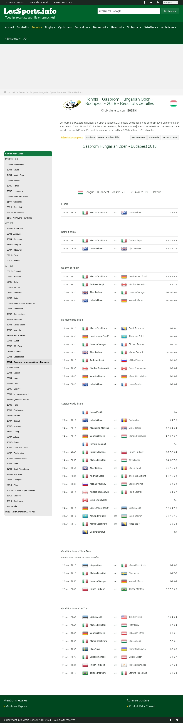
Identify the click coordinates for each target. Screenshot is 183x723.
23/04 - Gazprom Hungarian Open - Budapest (28, 362)
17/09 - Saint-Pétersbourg (18, 469)
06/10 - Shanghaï (14, 207)
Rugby (49, 27)
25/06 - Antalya (13, 415)
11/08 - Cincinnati (14, 202)
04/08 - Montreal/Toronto (17, 196)
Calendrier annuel (38, 2)
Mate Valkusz (135, 640)
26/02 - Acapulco (14, 234)
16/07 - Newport (14, 426)
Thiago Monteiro (137, 588)
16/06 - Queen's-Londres (18, 399)
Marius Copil (135, 468)
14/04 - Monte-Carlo (15, 175)
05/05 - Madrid (13, 180)
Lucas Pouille (135, 384)
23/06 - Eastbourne (15, 410)
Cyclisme (64, 27)
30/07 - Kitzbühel (14, 250)
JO (24, 38)
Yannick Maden (136, 300)
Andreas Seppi (135, 240)
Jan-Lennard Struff (138, 276)
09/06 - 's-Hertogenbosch (18, 394)
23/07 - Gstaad (13, 442)
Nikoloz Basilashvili (138, 284)
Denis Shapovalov (137, 368)
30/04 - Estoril (13, 367)
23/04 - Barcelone (14, 239)
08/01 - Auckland (14, 293)
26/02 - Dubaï (13, 341)
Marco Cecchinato (137, 565)
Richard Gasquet (137, 344)
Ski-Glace (150, 27)
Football (22, 27)
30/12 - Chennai (14, 271)
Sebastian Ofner (136, 632)
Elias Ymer (134, 573)
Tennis (36, 27)
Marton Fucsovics (137, 435)
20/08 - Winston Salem (16, 458)
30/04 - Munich (13, 373)
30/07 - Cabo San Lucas (17, 448)
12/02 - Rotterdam (15, 228)
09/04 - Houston (14, 351)
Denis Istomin (135, 515)
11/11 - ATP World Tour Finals (19, 218)
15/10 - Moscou (14, 496)
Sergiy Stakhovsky (137, 648)
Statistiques (138, 137)
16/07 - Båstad (13, 421)
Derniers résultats (62, 2)
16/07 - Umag (13, 432)
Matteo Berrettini (137, 352)
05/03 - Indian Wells (15, 164)
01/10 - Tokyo (13, 255)
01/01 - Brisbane (14, 277)
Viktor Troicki (135, 427)
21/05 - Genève (14, 389)
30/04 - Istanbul (13, 378)
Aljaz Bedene (135, 248)
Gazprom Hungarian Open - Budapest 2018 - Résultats (56, 92)
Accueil (9, 27)
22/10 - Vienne (13, 261)
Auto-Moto (81, 27)
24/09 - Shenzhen (14, 474)
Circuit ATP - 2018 (14, 153)
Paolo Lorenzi (135, 491)
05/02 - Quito (12, 298)
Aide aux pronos (15, 2)
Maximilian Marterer (138, 376)
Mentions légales (16, 706)
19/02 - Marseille (14, 330)
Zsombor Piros (136, 483)
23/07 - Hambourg (15, 191)
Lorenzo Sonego (137, 292)
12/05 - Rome (13, 186)
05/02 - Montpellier (15, 309)
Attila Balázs (134, 459)
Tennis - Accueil (13, 146)
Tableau (90, 137)
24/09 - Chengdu (14, 480)
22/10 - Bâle (12, 506)
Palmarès (154, 137)
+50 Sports (11, 38)
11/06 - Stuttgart (14, 244)
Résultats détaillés (108, 137)
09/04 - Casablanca (15, 357)
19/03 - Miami (13, 170)
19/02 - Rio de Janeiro (16, 335)
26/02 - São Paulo (14, 346)
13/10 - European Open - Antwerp (21, 490)
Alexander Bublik (137, 336)
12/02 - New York (14, 319)
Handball (116, 27)
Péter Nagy (134, 624)
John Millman (135, 212)
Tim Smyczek (135, 616)
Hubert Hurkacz (136, 451)
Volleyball (133, 27)
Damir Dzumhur (136, 328)
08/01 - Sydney (13, 287)
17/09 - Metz (12, 464)
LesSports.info (17, 11)
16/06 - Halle (12, 405)
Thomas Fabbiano (137, 475)
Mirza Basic (134, 523)
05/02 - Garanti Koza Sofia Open (21, 303)
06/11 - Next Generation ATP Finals (20, 512)
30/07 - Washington (15, 453)
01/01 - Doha (12, 282)
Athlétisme (167, 27)
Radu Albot (134, 420)
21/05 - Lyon (12, 383)
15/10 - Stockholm (15, 501)
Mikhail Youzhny (137, 360)
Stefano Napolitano (138, 672)
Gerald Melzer (135, 656)
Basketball (99, 27)
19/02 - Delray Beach (16, 325)
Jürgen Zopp (135, 507)
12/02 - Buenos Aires (16, 314)
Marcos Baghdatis (137, 664)
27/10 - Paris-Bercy (15, 212)
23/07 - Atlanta (13, 437)
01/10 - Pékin (12, 485)
